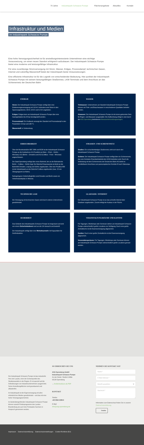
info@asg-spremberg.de (61, 406)
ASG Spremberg (86, 119)
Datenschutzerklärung (103, 405)
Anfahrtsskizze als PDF (62, 384)
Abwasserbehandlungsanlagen (112, 119)
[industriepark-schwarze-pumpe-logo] (17, 4)
